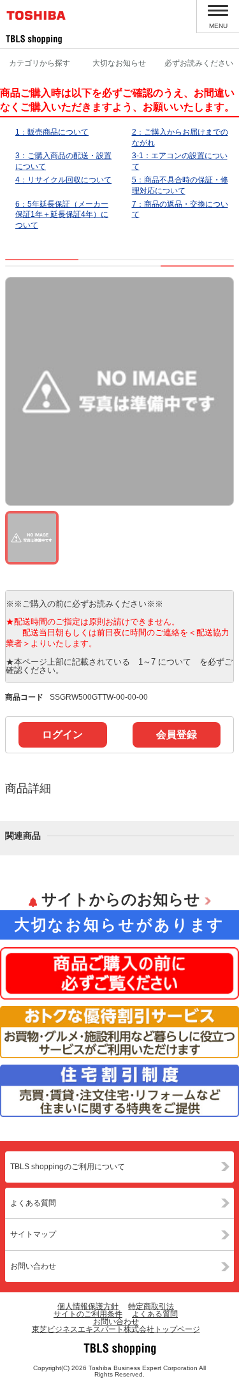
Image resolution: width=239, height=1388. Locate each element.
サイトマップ (33, 1234)
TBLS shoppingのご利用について (67, 1166)
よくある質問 (33, 1203)
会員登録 (176, 734)
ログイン (62, 734)
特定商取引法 (151, 1306)
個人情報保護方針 (88, 1306)
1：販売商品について (52, 132)
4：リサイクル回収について (63, 179)
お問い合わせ (33, 1266)
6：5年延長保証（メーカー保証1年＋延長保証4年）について (61, 215)
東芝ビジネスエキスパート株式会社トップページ (116, 1329)
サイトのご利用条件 (88, 1314)
